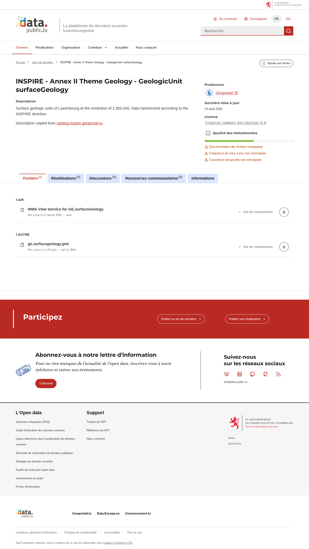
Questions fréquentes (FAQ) (33, 421)
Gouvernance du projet (29, 478)
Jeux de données (43, 62)
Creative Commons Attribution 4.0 (235, 123)
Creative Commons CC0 (117, 542)
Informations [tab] (202, 178)
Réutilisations (45, 47)
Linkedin (239, 374)
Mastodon (252, 374)
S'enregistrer (258, 19)
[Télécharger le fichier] (284, 212)
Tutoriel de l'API (96, 421)
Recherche (288, 31)
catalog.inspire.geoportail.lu (80, 123)
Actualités (121, 47)
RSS (278, 374)
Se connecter (228, 19)
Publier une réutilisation (244, 319)
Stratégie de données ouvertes (34, 461)
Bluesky (226, 374)
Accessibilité (112, 532)
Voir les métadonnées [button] (258, 212)
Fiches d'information (28, 486)
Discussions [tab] (102, 177)
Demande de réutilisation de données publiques (44, 453)
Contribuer (95, 47)
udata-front (234, 443)
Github (265, 374)
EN (288, 19)
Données (22, 47)
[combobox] (242, 31)
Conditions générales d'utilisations (37, 532)
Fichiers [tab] (32, 177)
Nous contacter (146, 47)
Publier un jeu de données (178, 319)
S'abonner (46, 383)
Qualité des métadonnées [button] (208, 133)
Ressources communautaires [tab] (153, 177)
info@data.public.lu (235, 382)
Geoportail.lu (81, 513)
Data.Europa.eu (108, 513)
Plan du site (134, 532)
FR (277, 19)
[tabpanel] (154, 236)
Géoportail (225, 93)
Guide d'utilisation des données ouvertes (40, 430)
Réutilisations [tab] (65, 177)
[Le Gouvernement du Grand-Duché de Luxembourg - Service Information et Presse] (261, 422)
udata (231, 437)
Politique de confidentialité (81, 532)
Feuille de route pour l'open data (35, 469)
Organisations (70, 47)
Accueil (21, 62)
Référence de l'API (98, 430)
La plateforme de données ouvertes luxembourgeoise (95, 28)
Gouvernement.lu (138, 513)
